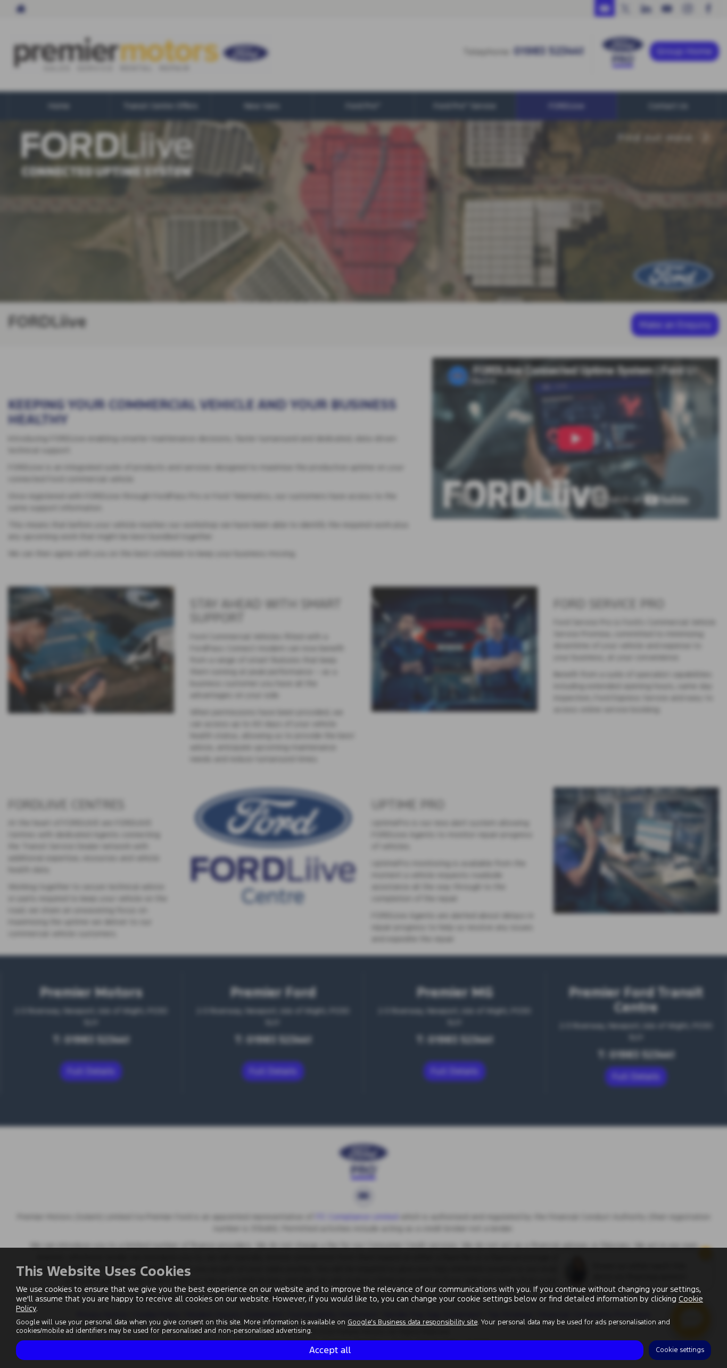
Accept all (330, 1350)
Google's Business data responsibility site (412, 1322)
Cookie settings (680, 1350)
